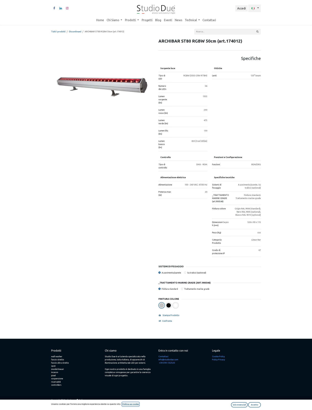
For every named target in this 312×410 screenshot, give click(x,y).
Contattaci (163, 356)
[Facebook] (54, 8)
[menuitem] (100, 20)
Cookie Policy (218, 356)
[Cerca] (257, 32)
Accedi (241, 8)
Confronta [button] (167, 321)
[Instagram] (67, 8)
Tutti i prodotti (58, 31)
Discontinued (75, 31)
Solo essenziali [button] (239, 405)
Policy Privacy (218, 359)
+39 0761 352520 (167, 363)
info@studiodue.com (168, 359)
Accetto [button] (254, 405)
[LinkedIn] (61, 8)
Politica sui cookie (130, 404)
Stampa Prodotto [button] (170, 315)
